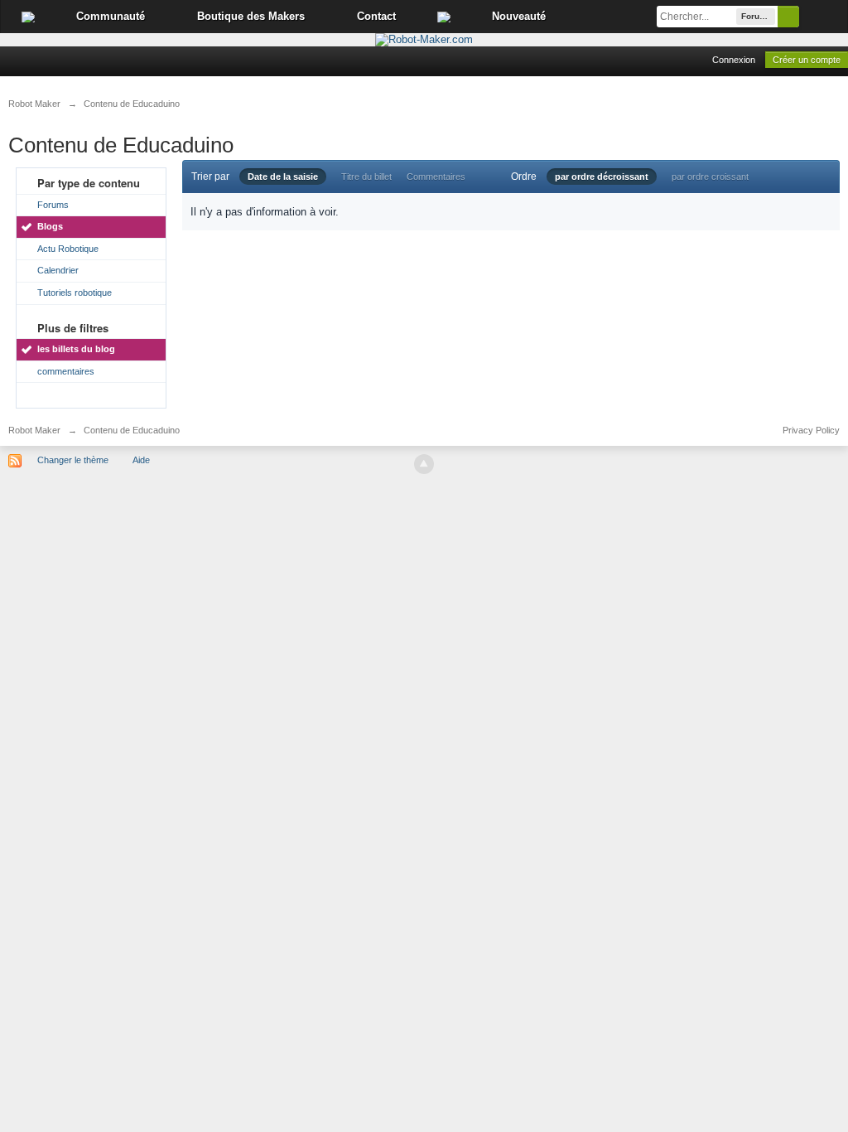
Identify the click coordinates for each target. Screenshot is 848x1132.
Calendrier (58, 270)
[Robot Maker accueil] (28, 16)
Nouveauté (519, 16)
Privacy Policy (811, 430)
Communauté (110, 16)
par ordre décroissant (601, 176)
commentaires (65, 371)
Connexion (733, 60)
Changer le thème (72, 460)
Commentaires (436, 176)
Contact (376, 16)
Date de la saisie (283, 176)
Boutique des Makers (251, 16)
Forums (53, 205)
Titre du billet (366, 176)
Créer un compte (807, 60)
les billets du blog (76, 349)
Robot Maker (34, 430)
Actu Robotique (68, 249)
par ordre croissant (710, 176)
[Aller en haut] (424, 464)
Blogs (50, 226)
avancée (823, 17)
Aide (141, 460)
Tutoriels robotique (74, 293)
